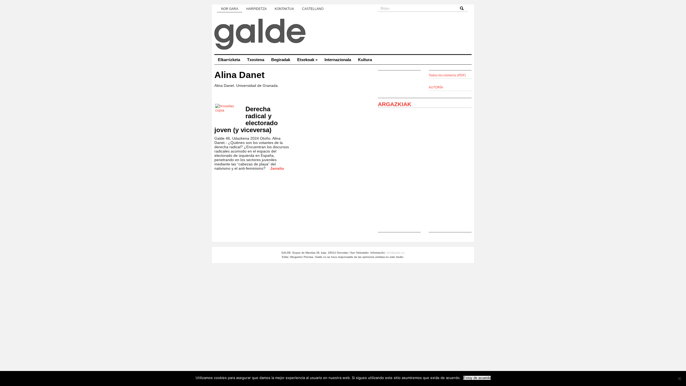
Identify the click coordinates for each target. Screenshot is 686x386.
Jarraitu (277, 168)
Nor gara (229, 9)
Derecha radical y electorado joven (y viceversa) (246, 119)
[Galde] (343, 35)
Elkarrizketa (229, 59)
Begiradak (280, 59)
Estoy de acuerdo (477, 378)
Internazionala (338, 59)
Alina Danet (239, 75)
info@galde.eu (395, 252)
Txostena (255, 59)
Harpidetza (256, 9)
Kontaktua (284, 9)
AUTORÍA (436, 87)
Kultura (365, 59)
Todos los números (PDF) (447, 75)
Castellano (312, 9)
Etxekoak (307, 59)
